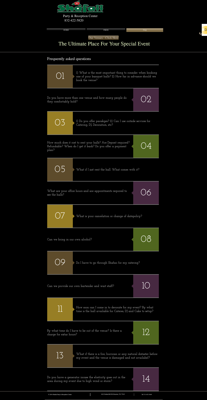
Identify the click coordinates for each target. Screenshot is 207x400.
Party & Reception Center (80, 15)
